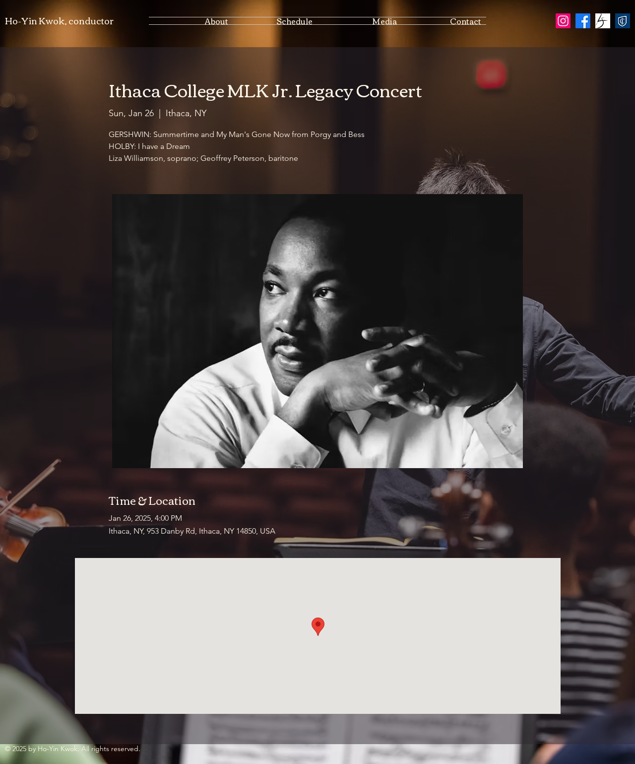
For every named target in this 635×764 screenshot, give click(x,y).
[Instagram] (563, 20)
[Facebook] (582, 20)
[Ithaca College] (622, 20)
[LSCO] (602, 20)
